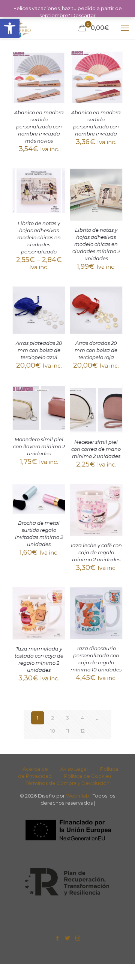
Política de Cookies (87, 776)
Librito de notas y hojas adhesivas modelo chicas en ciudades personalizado (39, 237)
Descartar (83, 15)
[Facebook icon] (58, 938)
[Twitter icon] (68, 938)
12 (83, 731)
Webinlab (78, 796)
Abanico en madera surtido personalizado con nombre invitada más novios (39, 126)
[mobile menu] (124, 28)
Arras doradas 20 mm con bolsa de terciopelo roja (96, 350)
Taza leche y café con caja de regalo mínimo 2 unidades (96, 552)
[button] (10, 28)
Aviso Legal (74, 769)
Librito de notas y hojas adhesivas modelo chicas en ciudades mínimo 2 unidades (96, 244)
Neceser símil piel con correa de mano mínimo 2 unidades (96, 449)
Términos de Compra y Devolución (68, 783)
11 (67, 731)
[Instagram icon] (78, 938)
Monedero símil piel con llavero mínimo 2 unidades (39, 446)
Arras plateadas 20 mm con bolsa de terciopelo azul (39, 350)
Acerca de (35, 769)
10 (52, 731)
